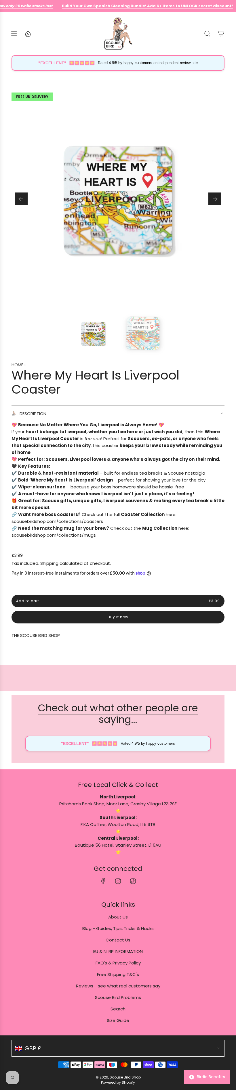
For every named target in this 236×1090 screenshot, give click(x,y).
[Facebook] (103, 881)
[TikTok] (133, 881)
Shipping (49, 563)
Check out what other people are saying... (118, 714)
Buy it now (118, 617)
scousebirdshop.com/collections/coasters (57, 521)
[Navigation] (14, 34)
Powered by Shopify (118, 1082)
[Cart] (221, 34)
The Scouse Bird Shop (36, 635)
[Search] (207, 34)
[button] (21, 198)
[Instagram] (118, 881)
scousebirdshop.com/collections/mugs (54, 535)
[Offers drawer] (28, 34)
